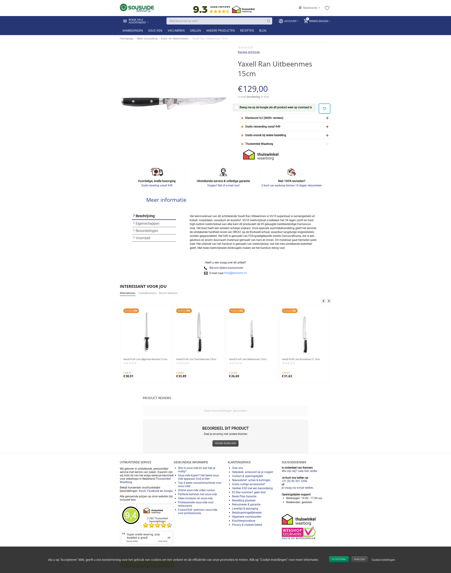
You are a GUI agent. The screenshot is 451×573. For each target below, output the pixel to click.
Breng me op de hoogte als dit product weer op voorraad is (276, 107)
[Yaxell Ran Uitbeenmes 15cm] (174, 103)
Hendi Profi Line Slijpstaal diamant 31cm (145, 359)
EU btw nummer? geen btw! (249, 492)
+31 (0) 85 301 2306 (294, 481)
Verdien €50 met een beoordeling (252, 488)
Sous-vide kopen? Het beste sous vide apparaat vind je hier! (198, 477)
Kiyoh (142, 491)
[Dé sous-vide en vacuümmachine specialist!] (137, 8)
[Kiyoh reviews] (147, 535)
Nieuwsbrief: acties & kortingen (251, 480)
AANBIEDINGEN (132, 30)
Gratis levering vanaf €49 (156, 185)
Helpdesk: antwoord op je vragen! (252, 472)
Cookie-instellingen (383, 560)
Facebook (153, 491)
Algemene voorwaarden (246, 516)
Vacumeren (176, 30)
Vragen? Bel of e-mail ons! (223, 185)
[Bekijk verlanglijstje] (327, 10)
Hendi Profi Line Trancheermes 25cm (196, 359)
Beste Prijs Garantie (244, 496)
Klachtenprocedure (243, 520)
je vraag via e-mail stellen (297, 487)
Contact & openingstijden (247, 476)
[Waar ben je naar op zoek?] (268, 21)
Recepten (247, 30)
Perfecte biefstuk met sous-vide (197, 494)
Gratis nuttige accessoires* (248, 484)
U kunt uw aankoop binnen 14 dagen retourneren (291, 185)
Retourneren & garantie (246, 504)
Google (168, 491)
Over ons (237, 468)
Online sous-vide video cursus (196, 490)
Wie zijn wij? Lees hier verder (299, 471)
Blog (263, 30)
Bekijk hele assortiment (137, 21)
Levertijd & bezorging (245, 508)
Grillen (195, 30)
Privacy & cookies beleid (247, 524)
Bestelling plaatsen (244, 500)
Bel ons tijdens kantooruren (226, 267)
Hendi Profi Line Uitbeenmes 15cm (247, 359)
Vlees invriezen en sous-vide (195, 498)
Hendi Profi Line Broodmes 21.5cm (301, 359)
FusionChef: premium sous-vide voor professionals (197, 511)
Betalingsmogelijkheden (247, 512)
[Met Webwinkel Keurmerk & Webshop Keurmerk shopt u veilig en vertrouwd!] (299, 526)
